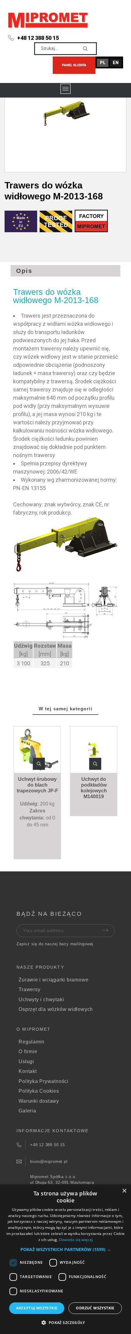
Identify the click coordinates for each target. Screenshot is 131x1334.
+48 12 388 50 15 (38, 38)
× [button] (124, 1191)
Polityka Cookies (39, 1091)
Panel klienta (74, 65)
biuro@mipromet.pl (48, 1161)
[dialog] (65, 1259)
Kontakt (28, 1071)
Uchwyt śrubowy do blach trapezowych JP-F (37, 785)
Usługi (26, 1061)
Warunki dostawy (39, 1101)
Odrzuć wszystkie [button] (95, 1308)
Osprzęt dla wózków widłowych (56, 1009)
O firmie (28, 1051)
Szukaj (89, 48)
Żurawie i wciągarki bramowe (53, 979)
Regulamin (31, 1041)
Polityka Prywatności (44, 1081)
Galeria (27, 1110)
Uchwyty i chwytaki (41, 999)
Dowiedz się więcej (76, 1239)
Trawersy (29, 989)
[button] (39, 764)
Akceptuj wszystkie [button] (36, 1308)
